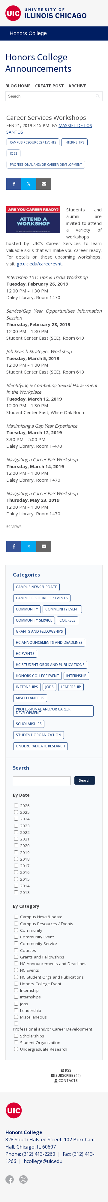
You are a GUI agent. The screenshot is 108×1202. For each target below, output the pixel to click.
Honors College (28, 33)
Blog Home (18, 86)
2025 (25, 812)
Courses (67, 620)
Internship (76, 675)
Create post (49, 86)
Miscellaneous (30, 698)
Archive (77, 86)
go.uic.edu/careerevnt (39, 264)
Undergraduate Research (40, 746)
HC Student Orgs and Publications (50, 664)
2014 (25, 886)
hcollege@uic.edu (43, 1161)
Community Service (34, 620)
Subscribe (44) (68, 1075)
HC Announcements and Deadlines (49, 642)
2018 (25, 859)
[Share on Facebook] (13, 184)
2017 (25, 865)
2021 (25, 839)
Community (27, 609)
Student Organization (38, 734)
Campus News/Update (36, 586)
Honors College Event (37, 675)
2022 (25, 832)
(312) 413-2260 (38, 1154)
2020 (25, 845)
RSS (67, 1070)
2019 (25, 852)
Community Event (62, 609)
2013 (25, 892)
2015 (25, 879)
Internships (74, 142)
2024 (25, 819)
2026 (25, 805)
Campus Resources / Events (33, 142)
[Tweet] (28, 184)
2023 (25, 825)
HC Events (25, 653)
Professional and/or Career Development (46, 164)
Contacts (68, 1080)
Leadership (71, 686)
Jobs (13, 153)
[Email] (43, 184)
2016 (25, 872)
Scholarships (29, 723)
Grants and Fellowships (39, 631)
